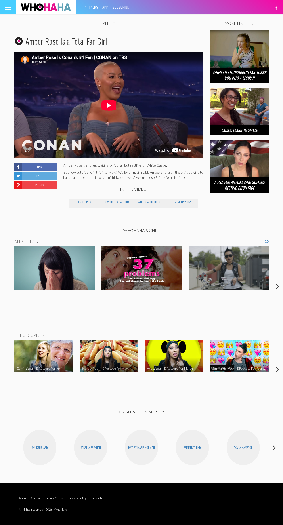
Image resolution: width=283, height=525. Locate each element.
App (105, 7)
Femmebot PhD (192, 447)
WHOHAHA (45, 7)
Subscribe (121, 7)
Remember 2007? (182, 202)
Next (277, 286)
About (23, 498)
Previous (5, 286)
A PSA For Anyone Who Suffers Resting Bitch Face (239, 184)
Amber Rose (85, 202)
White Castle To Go (149, 202)
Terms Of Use (55, 498)
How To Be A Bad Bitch (117, 202)
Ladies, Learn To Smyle (239, 130)
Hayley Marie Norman (141, 447)
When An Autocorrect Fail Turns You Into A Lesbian (239, 75)
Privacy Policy (77, 498)
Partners (90, 7)
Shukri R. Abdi (39, 447)
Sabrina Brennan (90, 447)
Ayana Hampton (243, 447)
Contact (36, 498)
